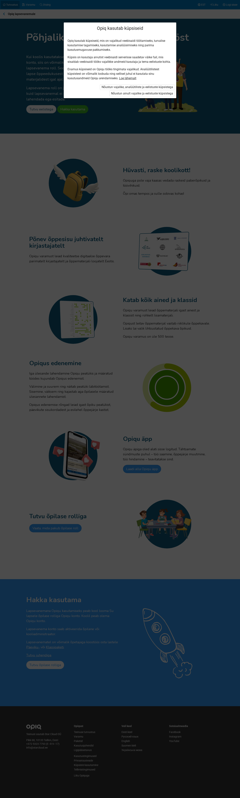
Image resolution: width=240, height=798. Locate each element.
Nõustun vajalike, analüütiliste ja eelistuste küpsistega (137, 87)
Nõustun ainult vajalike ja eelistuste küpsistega (142, 93)
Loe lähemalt (127, 78)
